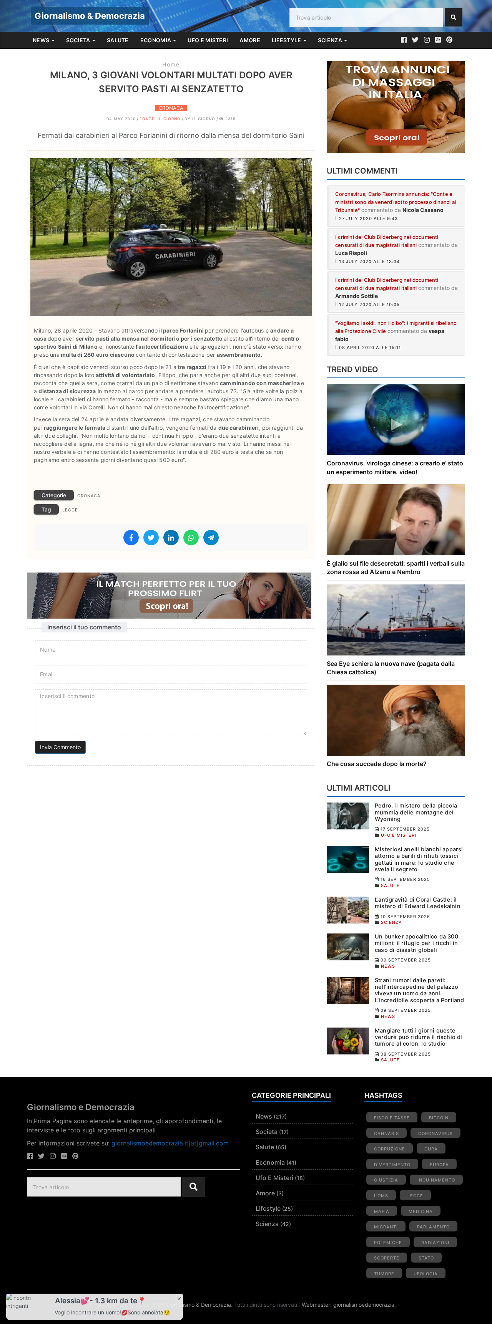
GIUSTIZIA (386, 1180)
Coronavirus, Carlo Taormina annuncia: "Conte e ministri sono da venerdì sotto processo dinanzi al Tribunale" (395, 202)
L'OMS (381, 1195)
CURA (431, 1149)
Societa (267, 1131)
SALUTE (118, 40)
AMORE (249, 40)
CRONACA (171, 108)
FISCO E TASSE (392, 1117)
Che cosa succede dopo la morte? (377, 764)
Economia (270, 1162)
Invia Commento (60, 747)
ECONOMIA (156, 40)
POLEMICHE (388, 1242)
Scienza (267, 1224)
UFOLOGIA (426, 1273)
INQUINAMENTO (436, 1180)
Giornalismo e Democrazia (81, 1107)
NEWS (42, 40)
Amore (265, 1193)
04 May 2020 (121, 118)
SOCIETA (78, 40)
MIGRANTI (386, 1227)
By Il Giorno (199, 118)
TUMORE (384, 1273)
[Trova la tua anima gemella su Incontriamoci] (171, 596)
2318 (230, 118)
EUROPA (439, 1164)
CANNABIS (386, 1133)
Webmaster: (317, 1304)
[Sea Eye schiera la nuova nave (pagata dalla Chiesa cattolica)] (396, 619)
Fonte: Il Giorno (160, 118)
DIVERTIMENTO (392, 1164)
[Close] (179, 1298)
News (264, 1116)
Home (171, 64)
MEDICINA (421, 1211)
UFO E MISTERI (208, 40)
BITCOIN (439, 1117)
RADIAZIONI (435, 1242)
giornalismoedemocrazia (363, 1304)
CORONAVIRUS (435, 1133)
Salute (265, 1147)
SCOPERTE (386, 1258)
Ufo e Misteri (274, 1178)
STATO (426, 1258)
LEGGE (70, 510)
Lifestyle (268, 1208)
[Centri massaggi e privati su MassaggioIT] (396, 107)
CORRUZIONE (389, 1149)
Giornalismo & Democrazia (90, 16)
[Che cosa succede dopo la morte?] (396, 719)
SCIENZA (330, 40)
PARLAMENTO (433, 1227)
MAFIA (381, 1211)
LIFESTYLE (287, 40)
